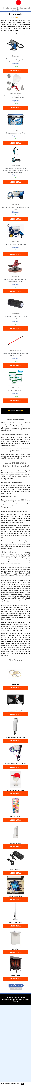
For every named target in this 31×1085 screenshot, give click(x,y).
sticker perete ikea (15, 896)
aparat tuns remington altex (15, 737)
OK (22, 1083)
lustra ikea (15, 684)
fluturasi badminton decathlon (15, 764)
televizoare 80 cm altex (15, 711)
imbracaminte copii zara (15, 790)
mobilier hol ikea (15, 843)
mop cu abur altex (15, 922)
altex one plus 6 (15, 817)
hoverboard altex (15, 869)
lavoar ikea (15, 949)
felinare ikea (15, 975)
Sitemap (15, 1001)
